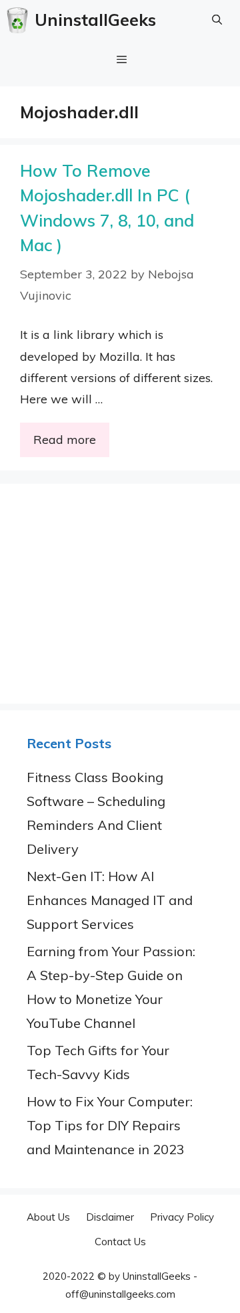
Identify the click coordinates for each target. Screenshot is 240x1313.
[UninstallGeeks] (21, 20)
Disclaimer (110, 1217)
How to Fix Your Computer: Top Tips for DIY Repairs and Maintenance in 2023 (110, 1125)
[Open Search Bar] (217, 20)
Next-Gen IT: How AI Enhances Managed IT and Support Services (110, 900)
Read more (64, 439)
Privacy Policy (182, 1217)
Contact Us (120, 1241)
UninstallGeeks (95, 19)
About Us (48, 1217)
